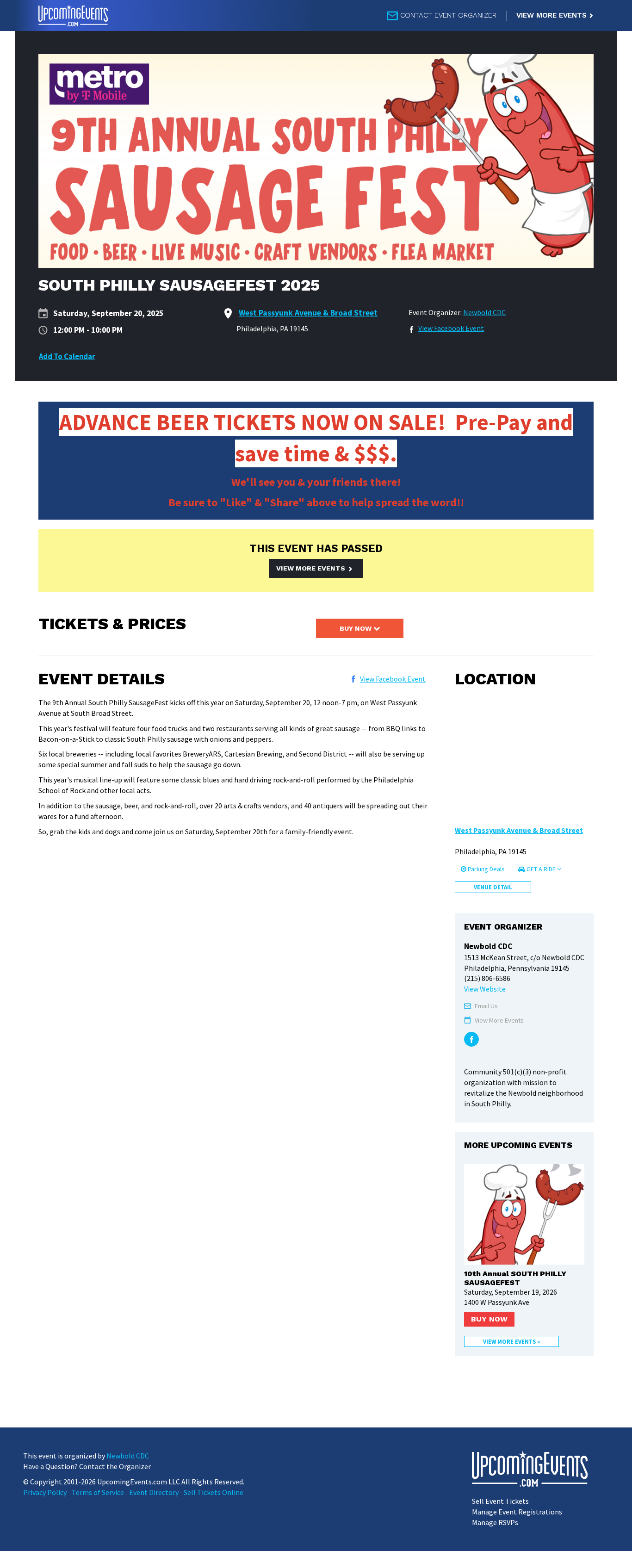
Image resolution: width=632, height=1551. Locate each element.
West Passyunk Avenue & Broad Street (519, 830)
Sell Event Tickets (500, 1501)
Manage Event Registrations (517, 1511)
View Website (485, 988)
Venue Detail (493, 887)
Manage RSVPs (495, 1522)
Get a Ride (541, 869)
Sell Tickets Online (213, 1492)
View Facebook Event (451, 328)
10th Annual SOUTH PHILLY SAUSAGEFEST (515, 1278)
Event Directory (154, 1492)
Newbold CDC (484, 312)
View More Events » (511, 1341)
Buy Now (356, 628)
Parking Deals (485, 869)
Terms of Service (98, 1492)
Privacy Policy (45, 1492)
